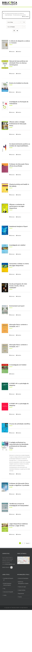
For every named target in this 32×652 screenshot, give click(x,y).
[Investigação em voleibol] (5, 249)
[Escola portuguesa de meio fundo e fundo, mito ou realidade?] (5, 287)
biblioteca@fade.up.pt (10, 564)
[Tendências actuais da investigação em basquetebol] (5, 507)
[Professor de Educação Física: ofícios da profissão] (5, 168)
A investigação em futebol (17, 365)
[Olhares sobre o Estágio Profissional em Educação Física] (5, 125)
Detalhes (19, 51)
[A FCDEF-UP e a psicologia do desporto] (5, 386)
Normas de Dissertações (23, 578)
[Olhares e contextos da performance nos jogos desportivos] (5, 208)
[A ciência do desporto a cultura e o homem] (5, 44)
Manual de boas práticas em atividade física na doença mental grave (18, 63)
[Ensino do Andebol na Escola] (5, 87)
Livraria (4, 595)
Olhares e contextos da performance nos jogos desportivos (16, 206)
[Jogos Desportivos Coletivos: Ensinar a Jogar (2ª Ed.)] (5, 527)
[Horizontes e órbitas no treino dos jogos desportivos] (5, 267)
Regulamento (21, 593)
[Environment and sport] (5, 309)
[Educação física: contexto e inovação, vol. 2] (5, 328)
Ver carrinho (26, 16)
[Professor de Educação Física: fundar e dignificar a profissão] (5, 487)
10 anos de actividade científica (19, 424)
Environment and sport (16, 306)
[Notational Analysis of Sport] (5, 230)
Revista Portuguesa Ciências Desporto (7, 584)
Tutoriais (20, 597)
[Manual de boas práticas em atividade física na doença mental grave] (5, 64)
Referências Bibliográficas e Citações (23, 582)
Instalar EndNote (21, 590)
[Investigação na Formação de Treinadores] (5, 105)
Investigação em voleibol (17, 245)
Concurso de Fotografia (8, 592)
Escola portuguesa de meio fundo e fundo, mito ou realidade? (18, 285)
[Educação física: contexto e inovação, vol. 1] (5, 348)
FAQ (4, 588)
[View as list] (17, 30)
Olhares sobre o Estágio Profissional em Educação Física (17, 123)
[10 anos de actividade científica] (5, 428)
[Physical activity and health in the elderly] (5, 188)
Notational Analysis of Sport (18, 226)
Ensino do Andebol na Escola (18, 83)
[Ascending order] (24, 22)
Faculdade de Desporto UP (8, 579)
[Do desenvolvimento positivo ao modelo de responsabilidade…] (5, 148)
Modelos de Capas (22, 586)
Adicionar (12, 51)
